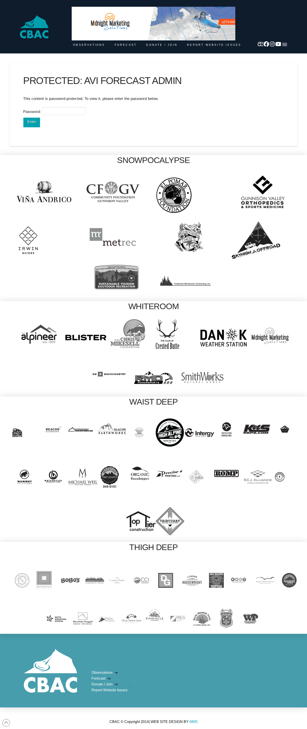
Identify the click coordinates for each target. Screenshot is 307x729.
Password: (32, 112)
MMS (193, 722)
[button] (284, 44)
